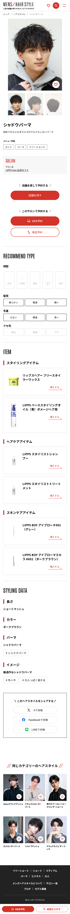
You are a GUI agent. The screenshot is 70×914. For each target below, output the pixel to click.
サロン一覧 (52, 883)
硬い (56, 302)
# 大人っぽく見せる (33, 680)
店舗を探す (35, 195)
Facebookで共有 (38, 720)
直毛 (13, 332)
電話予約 (37, 232)
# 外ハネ (11, 680)
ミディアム (51, 870)
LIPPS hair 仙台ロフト (17, 170)
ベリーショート (21, 870)
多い (56, 317)
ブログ (27, 889)
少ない (13, 317)
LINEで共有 (38, 729)
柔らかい (13, 302)
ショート (37, 870)
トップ (6, 14)
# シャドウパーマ (16, 653)
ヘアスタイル (19, 14)
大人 (47, 876)
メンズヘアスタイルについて (27, 883)
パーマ (24, 876)
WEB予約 (20, 909)
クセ (56, 332)
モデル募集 (40, 889)
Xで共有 (38, 710)
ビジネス (36, 876)
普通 (35, 302)
